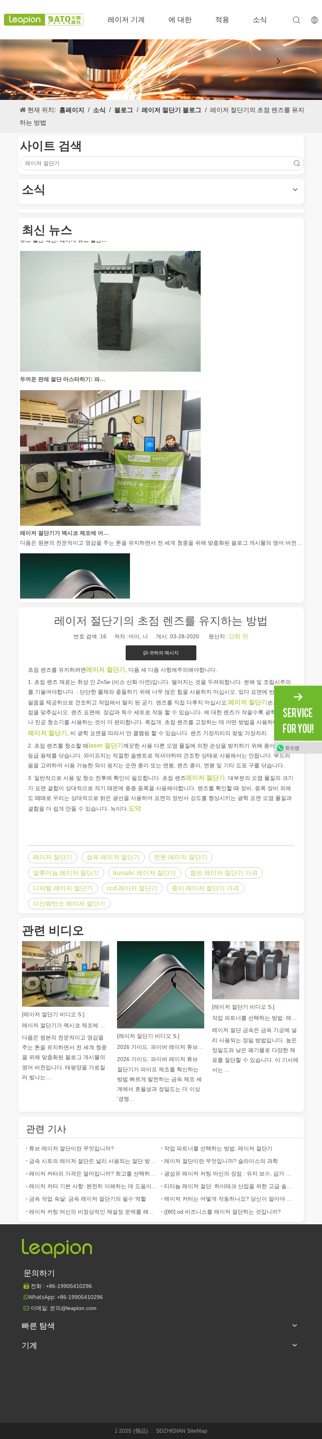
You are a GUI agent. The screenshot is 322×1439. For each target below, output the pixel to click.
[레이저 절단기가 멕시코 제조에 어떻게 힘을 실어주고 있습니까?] (110, 513)
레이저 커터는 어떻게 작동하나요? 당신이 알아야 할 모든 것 (228, 1199)
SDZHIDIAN (171, 1431)
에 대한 (180, 20)
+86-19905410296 (80, 1297)
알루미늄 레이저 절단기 (66, 873)
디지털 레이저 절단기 (63, 888)
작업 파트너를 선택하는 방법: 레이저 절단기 (255, 1018)
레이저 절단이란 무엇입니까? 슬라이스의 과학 (221, 1161)
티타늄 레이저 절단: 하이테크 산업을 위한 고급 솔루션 (228, 1186)
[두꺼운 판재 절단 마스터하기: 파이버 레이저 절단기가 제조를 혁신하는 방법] (110, 359)
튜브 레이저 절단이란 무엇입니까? (71, 1148)
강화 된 (238, 636)
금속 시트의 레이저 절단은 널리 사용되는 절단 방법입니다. (93, 1161)
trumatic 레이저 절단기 (144, 873)
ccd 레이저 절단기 (132, 888)
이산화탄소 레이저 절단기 (69, 903)
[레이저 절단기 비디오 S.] (53, 1014)
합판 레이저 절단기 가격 (224, 873)
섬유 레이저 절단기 (113, 857)
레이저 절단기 (52, 857)
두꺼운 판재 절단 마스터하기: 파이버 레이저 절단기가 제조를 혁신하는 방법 (64, 368)
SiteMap (197, 1431)
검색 (297, 163)
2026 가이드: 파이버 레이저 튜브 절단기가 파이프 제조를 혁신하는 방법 (160, 1047)
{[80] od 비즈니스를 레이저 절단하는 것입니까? (222, 1212)
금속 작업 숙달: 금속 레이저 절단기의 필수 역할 (87, 1199)
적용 (222, 20)
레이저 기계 (126, 20)
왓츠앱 (292, 747)
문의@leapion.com (73, 1308)
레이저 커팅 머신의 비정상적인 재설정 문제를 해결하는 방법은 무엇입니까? (93, 1212)
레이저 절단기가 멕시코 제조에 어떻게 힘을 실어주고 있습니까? (64, 522)
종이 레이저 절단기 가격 (205, 888)
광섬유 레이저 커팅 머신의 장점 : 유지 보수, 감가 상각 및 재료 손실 (228, 1173)
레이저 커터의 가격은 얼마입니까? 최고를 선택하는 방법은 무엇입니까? (93, 1173)
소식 (260, 20)
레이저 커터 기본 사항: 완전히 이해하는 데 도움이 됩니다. (93, 1186)
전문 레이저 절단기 (180, 857)
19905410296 (69, 1286)
